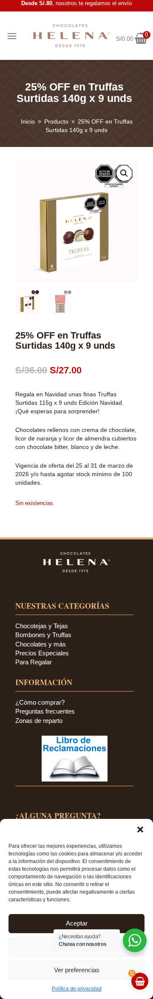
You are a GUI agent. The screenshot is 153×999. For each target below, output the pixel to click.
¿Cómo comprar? (40, 702)
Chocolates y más (40, 644)
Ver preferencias (76, 970)
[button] (140, 829)
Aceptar (77, 923)
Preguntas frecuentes (45, 711)
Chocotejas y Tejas (41, 625)
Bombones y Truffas (43, 634)
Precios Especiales (42, 653)
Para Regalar (33, 662)
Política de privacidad (77, 989)
